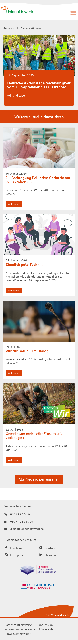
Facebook (16, 548)
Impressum (45, 624)
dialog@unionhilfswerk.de (27, 528)
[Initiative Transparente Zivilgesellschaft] (38, 573)
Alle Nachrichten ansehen (39, 479)
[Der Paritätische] (39, 587)
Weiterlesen (14, 204)
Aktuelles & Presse (31, 27)
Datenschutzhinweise (18, 624)
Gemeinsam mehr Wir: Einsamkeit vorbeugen (34, 435)
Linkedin (50, 555)
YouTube (50, 548)
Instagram (16, 555)
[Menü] (73, 13)
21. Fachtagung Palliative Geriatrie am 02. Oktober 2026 (38, 179)
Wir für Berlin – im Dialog (27, 350)
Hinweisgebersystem (17, 633)
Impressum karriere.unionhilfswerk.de (28, 629)
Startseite (8, 27)
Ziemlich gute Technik (24, 264)
